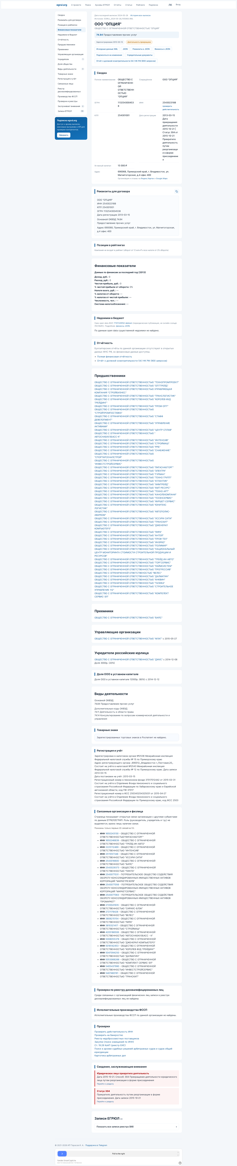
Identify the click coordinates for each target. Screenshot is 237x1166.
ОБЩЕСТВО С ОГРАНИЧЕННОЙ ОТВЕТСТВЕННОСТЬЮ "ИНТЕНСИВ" (131, 440)
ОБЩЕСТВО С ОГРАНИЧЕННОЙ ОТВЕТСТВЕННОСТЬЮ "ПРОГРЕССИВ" (132, 569)
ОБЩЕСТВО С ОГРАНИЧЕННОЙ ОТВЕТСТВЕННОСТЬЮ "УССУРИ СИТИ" (133, 518)
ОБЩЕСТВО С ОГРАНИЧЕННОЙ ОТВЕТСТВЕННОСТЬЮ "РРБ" (127, 446)
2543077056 (112, 884)
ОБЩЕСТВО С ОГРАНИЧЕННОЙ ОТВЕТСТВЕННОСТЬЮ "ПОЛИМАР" (130, 545)
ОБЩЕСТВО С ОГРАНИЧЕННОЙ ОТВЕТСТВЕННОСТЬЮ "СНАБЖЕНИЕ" (132, 450)
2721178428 (112, 911)
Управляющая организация (70, 54)
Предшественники (66, 44)
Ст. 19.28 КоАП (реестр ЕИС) (110, 1045)
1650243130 (112, 833)
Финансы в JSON (162, 49)
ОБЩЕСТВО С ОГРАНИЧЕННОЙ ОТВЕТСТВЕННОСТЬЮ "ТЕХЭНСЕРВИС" (133, 498)
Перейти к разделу (105, 1084)
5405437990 (112, 966)
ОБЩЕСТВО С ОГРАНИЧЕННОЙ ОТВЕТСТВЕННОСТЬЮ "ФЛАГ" (128, 638)
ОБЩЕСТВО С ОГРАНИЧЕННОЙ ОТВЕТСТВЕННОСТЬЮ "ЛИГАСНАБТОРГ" (133, 467)
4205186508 (112, 932)
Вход (178, 4)
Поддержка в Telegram (96, 1145)
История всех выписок (140, 15)
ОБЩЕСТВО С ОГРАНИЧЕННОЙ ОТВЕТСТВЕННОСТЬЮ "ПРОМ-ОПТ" (131, 406)
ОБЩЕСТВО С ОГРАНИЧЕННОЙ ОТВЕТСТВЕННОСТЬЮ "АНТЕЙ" (128, 535)
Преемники (63, 49)
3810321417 (112, 925)
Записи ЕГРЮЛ (70, 111)
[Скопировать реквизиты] (176, 191)
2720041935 (112, 905)
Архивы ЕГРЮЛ (102, 5)
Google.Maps (161, 178)
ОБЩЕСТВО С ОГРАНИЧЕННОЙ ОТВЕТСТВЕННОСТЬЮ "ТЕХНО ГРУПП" (132, 477)
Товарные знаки (65, 74)
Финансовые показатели (69, 30)
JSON (125, 49)
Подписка (153, 5)
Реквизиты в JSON (141, 49)
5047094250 (112, 952)
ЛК (170, 4)
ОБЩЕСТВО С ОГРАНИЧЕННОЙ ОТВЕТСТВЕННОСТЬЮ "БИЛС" (128, 617)
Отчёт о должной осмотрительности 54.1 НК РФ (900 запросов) (126, 61)
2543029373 (112, 867)
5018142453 (112, 945)
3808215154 (112, 918)
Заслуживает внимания (70, 106)
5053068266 (112, 959)
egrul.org (62, 4)
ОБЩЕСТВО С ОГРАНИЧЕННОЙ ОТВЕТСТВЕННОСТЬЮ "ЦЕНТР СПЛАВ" (133, 429)
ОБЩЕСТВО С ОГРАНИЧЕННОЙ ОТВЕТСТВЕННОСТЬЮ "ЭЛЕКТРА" (130, 470)
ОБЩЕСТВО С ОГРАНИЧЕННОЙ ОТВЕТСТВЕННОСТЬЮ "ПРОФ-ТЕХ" (130, 538)
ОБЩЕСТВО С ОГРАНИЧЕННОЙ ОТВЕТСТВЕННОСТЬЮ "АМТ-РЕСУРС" (132, 487)
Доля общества (65, 64)
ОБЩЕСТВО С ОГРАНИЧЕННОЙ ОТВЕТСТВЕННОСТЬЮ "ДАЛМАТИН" (131, 576)
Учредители (70, 59)
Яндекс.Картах (147, 178)
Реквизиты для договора (69, 20)
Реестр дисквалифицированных (69, 90)
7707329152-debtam (123, 323)
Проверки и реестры (67, 101)
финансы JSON (123, 326)
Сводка (61, 15)
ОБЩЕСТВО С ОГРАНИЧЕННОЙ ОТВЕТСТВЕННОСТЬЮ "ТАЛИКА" (129, 583)
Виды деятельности (70, 69)
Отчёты (117, 5)
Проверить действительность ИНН (113, 1031)
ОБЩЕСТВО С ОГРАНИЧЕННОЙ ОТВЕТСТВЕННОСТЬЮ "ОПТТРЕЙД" (131, 385)
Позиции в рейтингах (67, 25)
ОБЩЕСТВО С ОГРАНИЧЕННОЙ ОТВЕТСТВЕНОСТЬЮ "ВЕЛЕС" (128, 572)
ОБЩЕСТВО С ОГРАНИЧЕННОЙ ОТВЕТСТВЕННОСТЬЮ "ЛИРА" (128, 532)
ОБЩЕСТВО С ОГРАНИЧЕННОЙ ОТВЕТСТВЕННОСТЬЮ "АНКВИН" (129, 579)
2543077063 (112, 894)
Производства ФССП (67, 96)
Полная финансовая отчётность (114, 356)
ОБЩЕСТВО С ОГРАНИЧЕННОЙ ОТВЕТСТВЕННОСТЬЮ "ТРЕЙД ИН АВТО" (134, 559)
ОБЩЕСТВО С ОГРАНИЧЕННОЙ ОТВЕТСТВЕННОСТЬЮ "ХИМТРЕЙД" (131, 484)
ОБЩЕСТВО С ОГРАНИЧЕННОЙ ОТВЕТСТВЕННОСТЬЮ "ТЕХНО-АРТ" (131, 491)
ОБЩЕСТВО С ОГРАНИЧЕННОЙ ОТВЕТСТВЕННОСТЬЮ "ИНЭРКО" (129, 542)
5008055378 (112, 939)
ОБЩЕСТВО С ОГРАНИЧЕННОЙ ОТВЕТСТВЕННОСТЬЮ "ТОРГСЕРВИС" (132, 562)
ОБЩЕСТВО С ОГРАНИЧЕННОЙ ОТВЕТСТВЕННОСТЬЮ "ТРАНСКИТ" (131, 521)
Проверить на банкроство (108, 1035)
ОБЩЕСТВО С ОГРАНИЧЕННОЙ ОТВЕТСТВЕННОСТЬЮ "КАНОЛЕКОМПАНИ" (135, 494)
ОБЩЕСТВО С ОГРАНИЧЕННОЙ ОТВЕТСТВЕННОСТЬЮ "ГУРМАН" (129, 474)
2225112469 (112, 847)
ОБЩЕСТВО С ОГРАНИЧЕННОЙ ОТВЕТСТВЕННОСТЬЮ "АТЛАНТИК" (131, 481)
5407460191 (112, 973)
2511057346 (112, 854)
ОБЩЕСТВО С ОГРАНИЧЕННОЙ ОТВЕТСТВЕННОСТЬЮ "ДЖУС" (128, 659)
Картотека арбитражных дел (110, 1055)
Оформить (63, 135)
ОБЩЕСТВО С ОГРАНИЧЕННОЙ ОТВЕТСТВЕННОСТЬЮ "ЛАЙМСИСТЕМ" (133, 566)
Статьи (128, 5)
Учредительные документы (139, 55)
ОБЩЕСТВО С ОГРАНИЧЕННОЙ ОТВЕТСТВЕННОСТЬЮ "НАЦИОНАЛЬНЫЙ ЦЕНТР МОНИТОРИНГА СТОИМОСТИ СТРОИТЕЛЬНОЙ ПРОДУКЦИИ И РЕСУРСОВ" (134, 552)
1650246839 (112, 840)
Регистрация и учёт (67, 79)
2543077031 (112, 874)
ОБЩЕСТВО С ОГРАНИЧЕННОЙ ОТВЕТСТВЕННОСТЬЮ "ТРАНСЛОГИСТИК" (135, 395)
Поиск (88, 5)
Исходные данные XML (107, 49)
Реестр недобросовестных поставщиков (116, 1038)
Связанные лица (65, 83)
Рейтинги (140, 5)
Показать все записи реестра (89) (137, 1126)
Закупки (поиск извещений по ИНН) (114, 1041)
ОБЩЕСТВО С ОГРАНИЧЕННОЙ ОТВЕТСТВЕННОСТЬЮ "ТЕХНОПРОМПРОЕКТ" (136, 382)
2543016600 (112, 860)
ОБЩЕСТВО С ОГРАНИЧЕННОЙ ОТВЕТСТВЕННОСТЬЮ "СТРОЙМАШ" (131, 443)
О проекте (76, 5)
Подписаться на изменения (109, 55)
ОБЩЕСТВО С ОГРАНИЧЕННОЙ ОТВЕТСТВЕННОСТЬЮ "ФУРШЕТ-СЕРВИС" (134, 501)
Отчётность (63, 39)
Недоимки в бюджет (67, 34)
